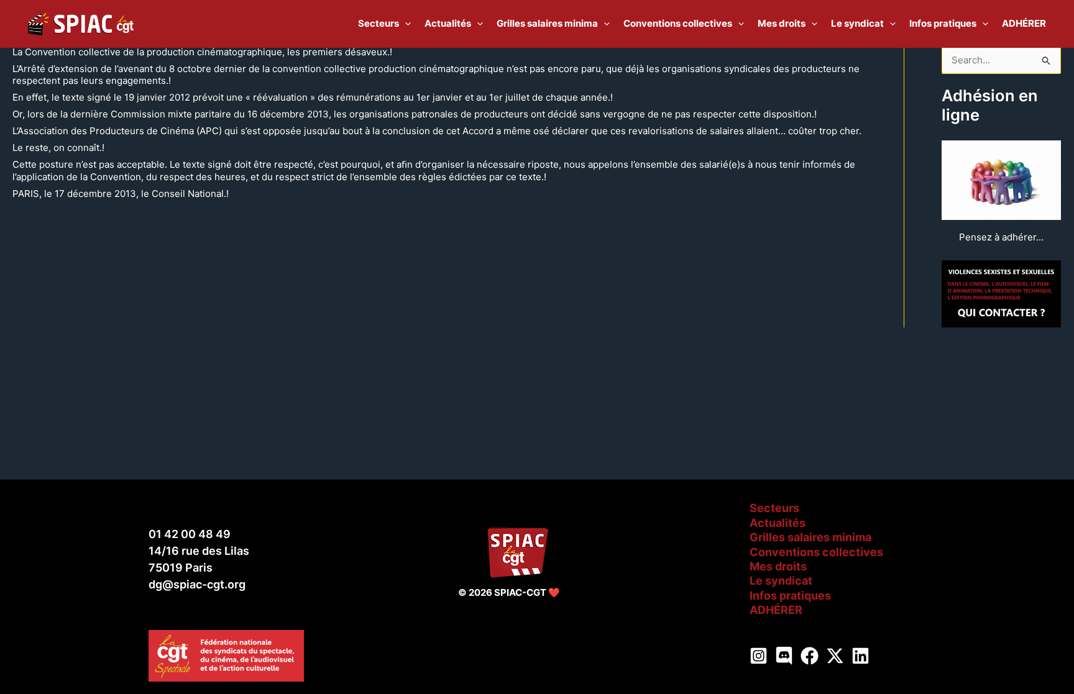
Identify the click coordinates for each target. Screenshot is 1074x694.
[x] (835, 656)
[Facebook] (810, 656)
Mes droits (778, 566)
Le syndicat (781, 580)
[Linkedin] (860, 656)
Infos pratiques (790, 595)
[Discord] (784, 656)
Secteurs (774, 507)
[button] (405, 23)
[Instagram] (759, 656)
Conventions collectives (816, 552)
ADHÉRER (776, 609)
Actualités (778, 522)
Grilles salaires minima (810, 537)
